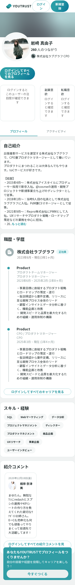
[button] (37, 24)
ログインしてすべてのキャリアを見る (37, 392)
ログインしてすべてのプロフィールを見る (17, 73)
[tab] (19, 131)
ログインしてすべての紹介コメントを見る (36, 545)
